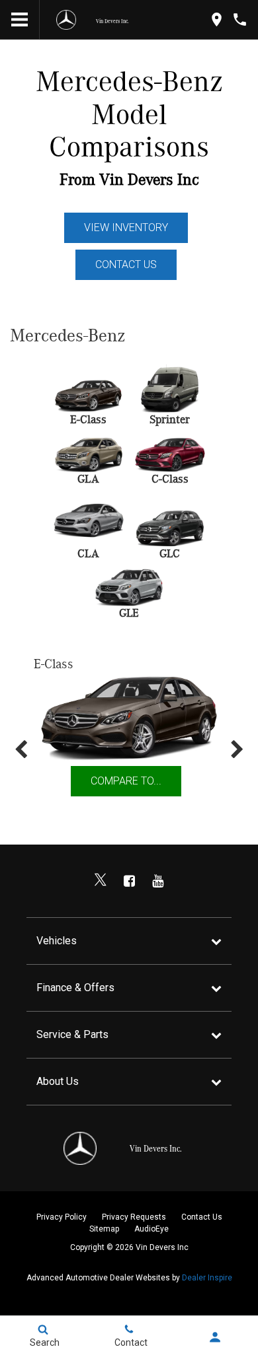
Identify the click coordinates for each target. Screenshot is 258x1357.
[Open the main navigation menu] (20, 20)
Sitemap (104, 1229)
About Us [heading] (57, 1081)
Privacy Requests (134, 1217)
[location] (216, 19)
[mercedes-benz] (66, 20)
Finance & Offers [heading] (75, 987)
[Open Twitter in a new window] (100, 881)
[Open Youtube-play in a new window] (157, 881)
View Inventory (126, 227)
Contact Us (126, 264)
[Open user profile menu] (215, 1337)
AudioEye (151, 1229)
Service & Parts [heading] (72, 1034)
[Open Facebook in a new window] (129, 881)
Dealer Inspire (207, 1277)
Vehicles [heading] (56, 940)
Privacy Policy (61, 1217)
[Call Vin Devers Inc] (240, 19)
